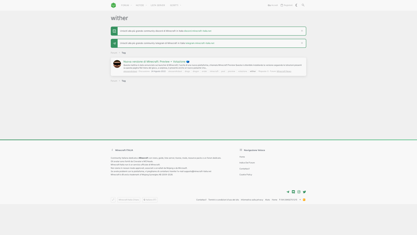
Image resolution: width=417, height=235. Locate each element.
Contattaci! (244, 168)
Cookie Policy (245, 174)
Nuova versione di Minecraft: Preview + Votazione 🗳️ (156, 61)
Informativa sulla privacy (252, 199)
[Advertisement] (208, 111)
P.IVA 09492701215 (288, 199)
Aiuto (267, 199)
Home (242, 157)
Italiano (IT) (150, 199)
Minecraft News (284, 71)
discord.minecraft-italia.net (197, 31)
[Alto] (300, 199)
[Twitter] (304, 192)
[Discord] (293, 192)
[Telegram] (288, 192)
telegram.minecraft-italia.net (200, 43)
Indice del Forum (247, 162)
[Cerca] (303, 5)
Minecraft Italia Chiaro (129, 199)
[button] (131, 5)
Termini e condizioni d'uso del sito (223, 199)
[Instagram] (299, 192)
